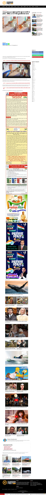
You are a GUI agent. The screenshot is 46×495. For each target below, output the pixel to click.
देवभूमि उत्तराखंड (23, 453)
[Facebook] (3, 44)
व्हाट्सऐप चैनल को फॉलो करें (7, 447)
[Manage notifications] (44, 493)
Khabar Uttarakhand (17, 452)
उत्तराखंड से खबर (19, 453)
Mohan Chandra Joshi (7, 15)
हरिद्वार (6, 10)
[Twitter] (5, 44)
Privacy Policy (13, 489)
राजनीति (33, 91)
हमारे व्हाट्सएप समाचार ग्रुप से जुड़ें (7, 446)
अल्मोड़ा (32, 64)
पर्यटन (30, 6)
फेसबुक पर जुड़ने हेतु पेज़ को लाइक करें (8, 448)
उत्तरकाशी (33, 65)
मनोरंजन (33, 6)
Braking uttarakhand (6, 452)
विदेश (32, 96)
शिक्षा (32, 97)
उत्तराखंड (3, 6)
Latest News (5, 489)
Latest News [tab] (34, 12)
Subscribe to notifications (19, 487)
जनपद (18, 6)
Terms (16, 489)
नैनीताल (33, 80)
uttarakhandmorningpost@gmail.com (37, 483)
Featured (10, 452)
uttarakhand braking (5, 453)
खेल (27, 6)
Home (3, 489)
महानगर (32, 87)
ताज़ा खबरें (36, 6)
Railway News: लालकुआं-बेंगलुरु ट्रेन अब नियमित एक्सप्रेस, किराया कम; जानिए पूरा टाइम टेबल (26, 459)
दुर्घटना (12, 6)
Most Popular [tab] (39, 12)
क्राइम (9, 6)
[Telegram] (7, 44)
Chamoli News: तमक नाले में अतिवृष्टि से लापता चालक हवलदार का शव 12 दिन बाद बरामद (16, 470)
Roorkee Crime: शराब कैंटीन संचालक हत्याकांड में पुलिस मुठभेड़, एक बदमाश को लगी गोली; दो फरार (16, 459)
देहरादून (39, 27)
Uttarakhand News (16, 453)
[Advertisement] (17, 37)
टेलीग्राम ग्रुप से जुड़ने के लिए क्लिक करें (8, 449)
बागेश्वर (32, 85)
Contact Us (9, 489)
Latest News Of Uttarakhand (22, 452)
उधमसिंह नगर (33, 69)
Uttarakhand (27, 452)
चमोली (39, 32)
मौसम (6, 6)
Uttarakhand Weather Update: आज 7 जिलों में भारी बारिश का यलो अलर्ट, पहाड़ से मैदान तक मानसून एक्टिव (6, 470)
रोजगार (15, 6)
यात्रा (32, 90)
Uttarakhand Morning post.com (10, 453)
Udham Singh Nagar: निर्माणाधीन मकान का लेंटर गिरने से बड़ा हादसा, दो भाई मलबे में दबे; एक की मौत (26, 470)
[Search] (43, 6)
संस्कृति (24, 6)
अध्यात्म (32, 63)
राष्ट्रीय (21, 6)
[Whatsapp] (8, 44)
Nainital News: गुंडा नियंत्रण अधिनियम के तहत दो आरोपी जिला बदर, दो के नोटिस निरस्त (6, 459)
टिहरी (32, 76)
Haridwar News (12, 452)
